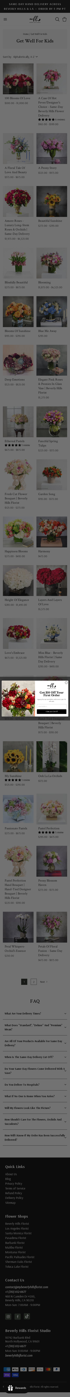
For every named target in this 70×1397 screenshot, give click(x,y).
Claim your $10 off (52, 711)
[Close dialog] (66, 682)
